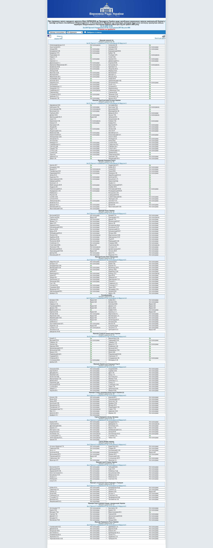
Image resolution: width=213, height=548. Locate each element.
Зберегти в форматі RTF (58, 37)
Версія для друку (160, 38)
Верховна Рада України (106, 13)
